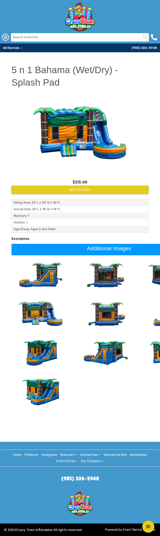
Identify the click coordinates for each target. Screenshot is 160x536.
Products (31, 455)
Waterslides (138, 455)
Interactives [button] (89, 455)
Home (17, 455)
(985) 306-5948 (144, 48)
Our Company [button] (91, 461)
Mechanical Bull (115, 455)
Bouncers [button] (67, 455)
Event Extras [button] (66, 461)
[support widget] (148, 526)
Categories (49, 455)
